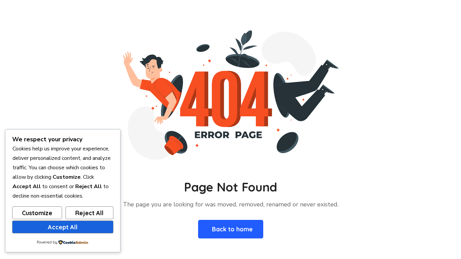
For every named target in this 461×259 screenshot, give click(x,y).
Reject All (89, 213)
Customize (37, 213)
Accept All (63, 227)
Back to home (232, 229)
